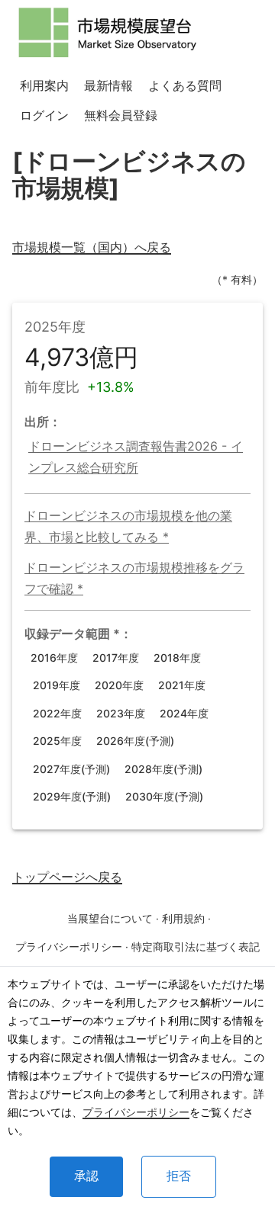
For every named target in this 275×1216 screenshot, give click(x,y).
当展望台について (110, 918)
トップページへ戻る (67, 876)
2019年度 (56, 685)
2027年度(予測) (71, 768)
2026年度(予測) (135, 740)
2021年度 (181, 685)
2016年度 (54, 657)
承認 (86, 1175)
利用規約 (183, 918)
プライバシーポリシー (135, 1111)
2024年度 (184, 713)
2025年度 (57, 740)
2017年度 (115, 657)
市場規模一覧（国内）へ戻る (91, 247)
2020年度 (119, 685)
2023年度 (120, 713)
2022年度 (57, 713)
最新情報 (108, 85)
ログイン (44, 115)
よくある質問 (185, 85)
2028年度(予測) (163, 768)
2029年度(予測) (72, 796)
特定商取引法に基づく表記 (195, 946)
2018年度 (177, 657)
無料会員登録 (120, 115)
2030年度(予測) (164, 796)
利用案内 (44, 85)
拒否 (179, 1175)
